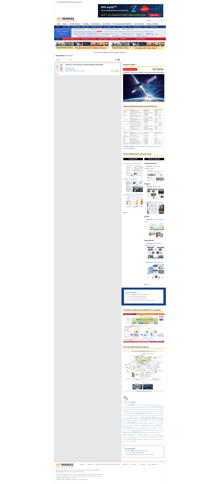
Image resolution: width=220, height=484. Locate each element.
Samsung (135, 435)
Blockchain (146, 407)
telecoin (129, 441)
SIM (146, 432)
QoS (148, 430)
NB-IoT (147, 425)
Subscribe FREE (131, 292)
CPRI (128, 409)
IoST (138, 418)
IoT (142, 417)
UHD (140, 437)
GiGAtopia (129, 413)
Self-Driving (149, 435)
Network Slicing (143, 427)
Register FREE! (64, 2)
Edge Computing (148, 411)
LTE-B (143, 423)
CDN (124, 409)
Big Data (136, 407)
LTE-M (152, 423)
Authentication (126, 407)
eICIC (150, 439)
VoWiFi (124, 439)
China (145, 409)
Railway (155, 430)
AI (143, 405)
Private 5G (82, 71)
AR (146, 405)
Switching (130, 437)
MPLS (128, 425)
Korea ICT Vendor (150, 420)
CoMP (124, 411)
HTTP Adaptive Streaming (138, 415)
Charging (141, 409)
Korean (74, 2)
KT (149, 417)
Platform (134, 430)
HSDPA (129, 415)
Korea (157, 418)
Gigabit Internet (140, 413)
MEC (71, 71)
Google (151, 413)
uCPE (133, 441)
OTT (125, 430)
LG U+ (158, 420)
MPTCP (133, 425)
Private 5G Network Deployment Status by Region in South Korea (110, 52)
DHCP (137, 411)
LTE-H (147, 423)
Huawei (152, 415)
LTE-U (156, 423)
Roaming (161, 430)
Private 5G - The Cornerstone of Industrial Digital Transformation (84, 64)
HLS (125, 415)
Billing (140, 407)
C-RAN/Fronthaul (155, 407)
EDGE (141, 411)
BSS (131, 407)
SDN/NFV (136, 432)
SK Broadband (152, 432)
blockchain (145, 439)
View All (127, 402)
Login (58, 2)
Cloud (160, 409)
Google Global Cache (159, 413)
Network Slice (76, 71)
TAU (136, 437)
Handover (147, 415)
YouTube (138, 439)
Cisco (156, 409)
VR (143, 437)
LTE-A (137, 423)
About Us (79, 2)
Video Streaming (150, 437)
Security (141, 435)
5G (69, 71)
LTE (128, 422)
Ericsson (155, 411)
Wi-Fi (130, 439)
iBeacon (160, 439)
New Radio (152, 428)
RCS (151, 430)
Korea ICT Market (126, 420)
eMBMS (155, 439)
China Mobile (151, 409)
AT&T (153, 405)
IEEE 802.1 (158, 415)
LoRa (161, 423)
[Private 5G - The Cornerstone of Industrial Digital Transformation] (60, 64)
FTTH (160, 411)
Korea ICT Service (138, 420)
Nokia (158, 427)
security (124, 441)
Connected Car (131, 411)
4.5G (124, 405)
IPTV (131, 418)
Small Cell (155, 435)
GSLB (124, 413)
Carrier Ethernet (134, 409)
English (70, 2)
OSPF (162, 427)
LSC (124, 423)
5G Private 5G (137, 405)
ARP (150, 405)
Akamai (158, 405)
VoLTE (159, 437)
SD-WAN (126, 432)
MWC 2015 (139, 425)
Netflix (152, 425)
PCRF (129, 430)
